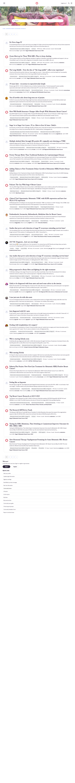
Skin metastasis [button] (35, 303)
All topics (6, 491)
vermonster (17, 390)
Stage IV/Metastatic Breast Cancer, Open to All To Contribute (23, 135)
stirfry (62, 276)
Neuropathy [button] (37, 104)
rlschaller (31, 333)
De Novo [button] (34, 48)
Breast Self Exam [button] (44, 220)
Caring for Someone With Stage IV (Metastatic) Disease (36, 347)
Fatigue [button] (17, 248)
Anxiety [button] (12, 248)
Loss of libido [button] (24, 248)
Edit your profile (7, 473)
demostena (63, 104)
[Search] (68, 3)
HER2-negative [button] (42, 432)
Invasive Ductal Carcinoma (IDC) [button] (17, 147)
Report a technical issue (9, 512)
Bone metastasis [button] (51, 147)
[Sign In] (71, 3)
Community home (7, 488)
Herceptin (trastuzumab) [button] (15, 104)
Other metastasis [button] (35, 161)
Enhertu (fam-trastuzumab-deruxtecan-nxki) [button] (20, 375)
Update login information (9, 476)
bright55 (30, 222)
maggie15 (26, 264)
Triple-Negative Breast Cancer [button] (47, 207)
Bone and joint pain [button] (14, 290)
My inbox (6, 497)
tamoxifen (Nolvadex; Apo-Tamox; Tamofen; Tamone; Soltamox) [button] (24, 131)
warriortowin (21, 149)
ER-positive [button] (34, 432)
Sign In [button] (6, 466)
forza (18, 50)
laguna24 (16, 319)
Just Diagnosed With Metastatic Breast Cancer (40, 92)
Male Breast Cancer (20, 193)
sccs (15, 236)
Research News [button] (44, 161)
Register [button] (15, 466)
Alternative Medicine (42, 222)
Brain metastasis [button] (35, 276)
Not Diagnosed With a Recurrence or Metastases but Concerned (53, 291)
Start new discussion (8, 485)
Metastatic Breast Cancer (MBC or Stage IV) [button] (20, 48)
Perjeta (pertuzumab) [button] (28, 104)
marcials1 (19, 78)
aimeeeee (46, 133)
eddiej (28, 390)
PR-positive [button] (41, 448)
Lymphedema (42, 333)
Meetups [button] (34, 62)
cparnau (29, 163)
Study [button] (46, 234)
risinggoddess (17, 222)
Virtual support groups (9, 506)
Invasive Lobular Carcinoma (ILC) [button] (39, 317)
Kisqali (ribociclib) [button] (14, 317)
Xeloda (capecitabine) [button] (15, 345)
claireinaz (63, 303)
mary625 (16, 291)
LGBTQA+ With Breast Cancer (35, 361)
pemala (20, 333)
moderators (61, 62)
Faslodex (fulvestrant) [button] (15, 388)
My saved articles (7, 500)
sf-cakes (34, 149)
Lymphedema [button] (13, 331)
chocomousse (40, 377)
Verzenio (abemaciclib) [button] (25, 317)
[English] (37, 3)
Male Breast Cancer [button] (14, 191)
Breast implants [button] (35, 220)
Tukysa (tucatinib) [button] (14, 177)
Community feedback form (10, 509)
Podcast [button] (33, 118)
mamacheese (67, 90)
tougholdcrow (59, 133)
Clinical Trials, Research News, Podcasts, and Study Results (47, 236)
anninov (64, 345)
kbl (60, 48)
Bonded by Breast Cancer (15, 250)
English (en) (63, 3)
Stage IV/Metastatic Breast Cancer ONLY (35, 50)
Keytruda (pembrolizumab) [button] (38, 402)
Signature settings (7, 479)
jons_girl (50, 248)
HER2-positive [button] (45, 177)
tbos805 (18, 305)
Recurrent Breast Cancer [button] (37, 90)
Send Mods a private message (10, 482)
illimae (18, 278)
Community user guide (8, 503)
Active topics (7, 494)
